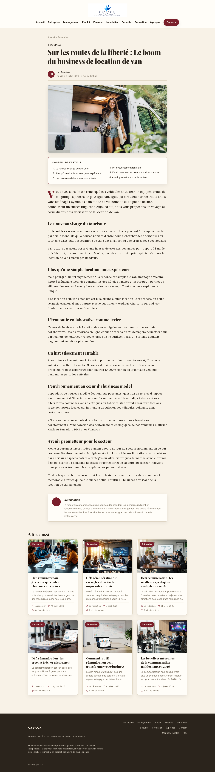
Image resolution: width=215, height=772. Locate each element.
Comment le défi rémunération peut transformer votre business (105, 662)
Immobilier (112, 22)
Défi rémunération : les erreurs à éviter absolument (50, 660)
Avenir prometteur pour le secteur (129, 177)
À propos (155, 22)
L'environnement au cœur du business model (135, 172)
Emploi (86, 22)
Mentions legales (170, 733)
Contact (171, 22)
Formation (141, 22)
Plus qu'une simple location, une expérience (78, 173)
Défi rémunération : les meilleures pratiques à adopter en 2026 (157, 582)
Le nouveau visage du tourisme (72, 168)
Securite (126, 22)
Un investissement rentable (126, 167)
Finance (97, 22)
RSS (185, 733)
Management (71, 22)
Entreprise (54, 22)
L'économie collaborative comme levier (76, 178)
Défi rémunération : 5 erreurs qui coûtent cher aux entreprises (45, 582)
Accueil (40, 22)
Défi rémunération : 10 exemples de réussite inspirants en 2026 (102, 582)
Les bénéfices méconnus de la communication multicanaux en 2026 (158, 662)
